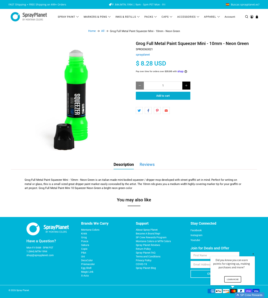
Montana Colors (90, 229)
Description (124, 164)
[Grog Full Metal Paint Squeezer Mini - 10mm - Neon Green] (75, 97)
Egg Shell (86, 268)
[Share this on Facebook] (148, 110)
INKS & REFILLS (125, 16)
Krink (84, 233)
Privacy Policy (144, 260)
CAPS (165, 16)
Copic (84, 248)
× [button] (253, 254)
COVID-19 (141, 264)
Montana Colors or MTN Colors (153, 241)
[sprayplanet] (29, 17)
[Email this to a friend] (166, 110)
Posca (84, 241)
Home (92, 31)
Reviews (147, 164)
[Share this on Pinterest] (157, 110)
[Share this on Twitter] (139, 110)
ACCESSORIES (186, 16)
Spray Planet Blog (146, 268)
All (102, 31)
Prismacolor (88, 264)
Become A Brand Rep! (148, 233)
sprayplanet (143, 54)
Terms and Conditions (148, 256)
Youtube (195, 240)
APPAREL (210, 16)
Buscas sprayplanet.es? (245, 4)
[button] (237, 295)
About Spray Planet (147, 229)
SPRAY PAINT (66, 16)
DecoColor (87, 260)
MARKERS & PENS (95, 16)
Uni (83, 256)
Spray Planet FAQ (146, 252)
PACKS (148, 16)
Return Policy (143, 248)
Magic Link (87, 271)
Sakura (85, 245)
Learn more (233, 279)
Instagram (196, 235)
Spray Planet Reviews (148, 245)
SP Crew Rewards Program (151, 237)
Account (230, 16)
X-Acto (85, 275)
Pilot (83, 252)
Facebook (196, 230)
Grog (84, 237)
